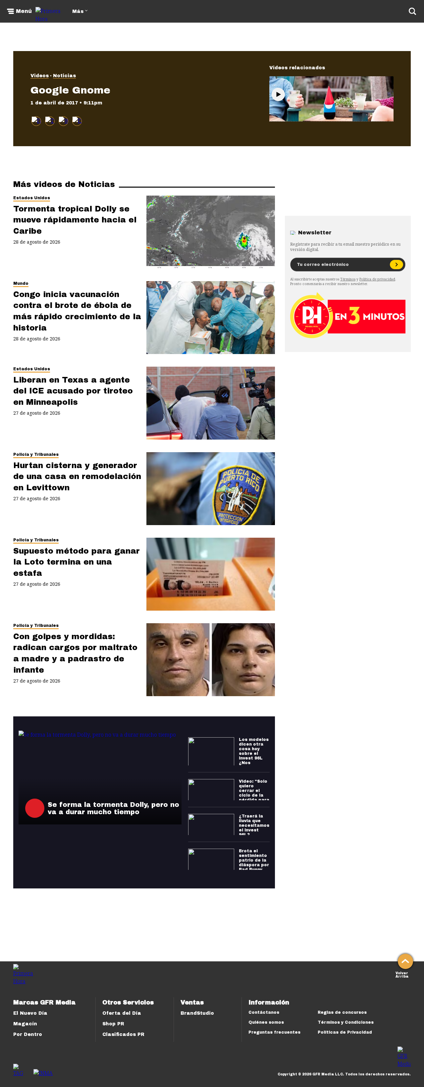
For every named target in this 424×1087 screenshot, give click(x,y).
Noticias (64, 75)
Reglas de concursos (342, 1012)
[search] (412, 11)
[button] (50, 121)
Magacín (25, 1023)
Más (77, 11)
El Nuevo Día (30, 1013)
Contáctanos (263, 1012)
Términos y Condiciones (346, 1022)
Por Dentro (27, 1034)
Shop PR (113, 1023)
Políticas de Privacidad (345, 1032)
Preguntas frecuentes (274, 1032)
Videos (39, 75)
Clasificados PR (123, 1034)
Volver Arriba (402, 974)
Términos (347, 279)
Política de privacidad (377, 279)
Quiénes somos (266, 1022)
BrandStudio (197, 1013)
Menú (24, 11)
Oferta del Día (121, 1013)
